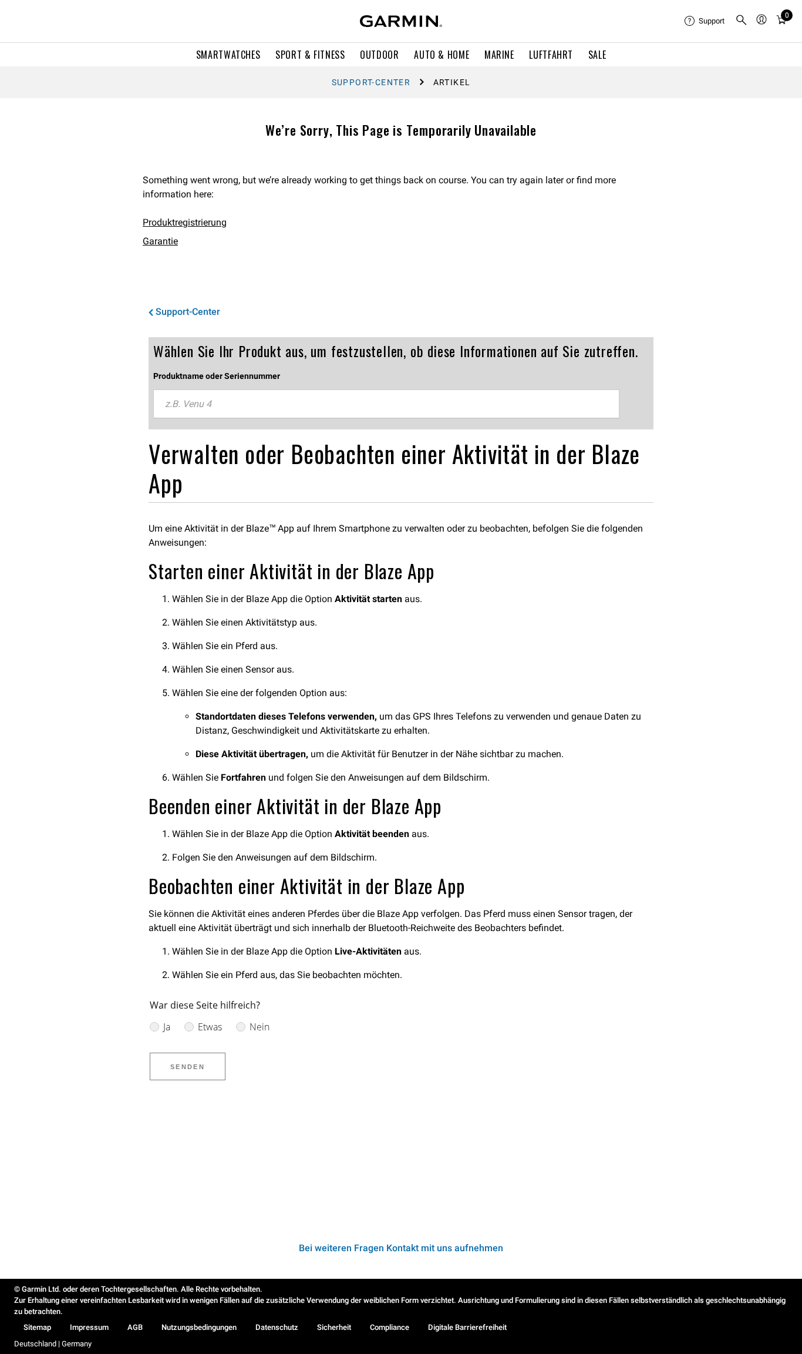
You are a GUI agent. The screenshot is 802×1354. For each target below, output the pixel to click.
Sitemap (37, 1327)
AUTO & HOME (441, 55)
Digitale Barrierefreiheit (467, 1327)
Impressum (89, 1327)
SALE (597, 55)
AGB (135, 1327)
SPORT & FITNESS (310, 55)
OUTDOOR (379, 55)
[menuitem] (705, 21)
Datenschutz (276, 1327)
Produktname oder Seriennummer (216, 376)
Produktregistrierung (185, 222)
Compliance (389, 1327)
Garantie (160, 241)
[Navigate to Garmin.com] (401, 21)
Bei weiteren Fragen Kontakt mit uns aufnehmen (401, 1248)
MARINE (499, 55)
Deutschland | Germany (53, 1343)
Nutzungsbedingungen (199, 1327)
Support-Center (371, 82)
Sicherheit (334, 1327)
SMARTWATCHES (228, 55)
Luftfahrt (551, 55)
